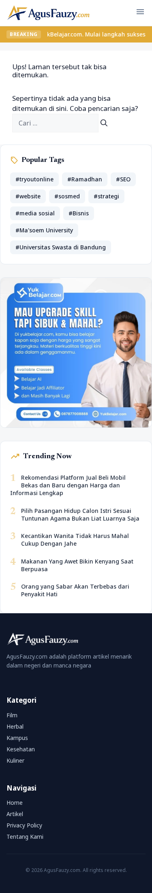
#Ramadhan (84, 179)
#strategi (106, 196)
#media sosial (35, 213)
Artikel (14, 814)
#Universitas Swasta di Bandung (60, 247)
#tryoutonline (34, 179)
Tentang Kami (24, 836)
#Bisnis (79, 213)
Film (11, 715)
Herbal (15, 726)
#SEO (123, 179)
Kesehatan (20, 749)
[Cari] (104, 123)
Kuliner (15, 760)
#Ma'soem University (44, 230)
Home (14, 802)
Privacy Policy (24, 825)
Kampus (17, 738)
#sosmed (67, 196)
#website (28, 196)
